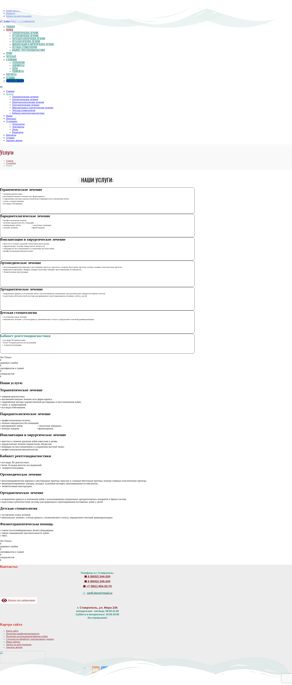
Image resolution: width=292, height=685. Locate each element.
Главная (10, 91)
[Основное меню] (1, 86)
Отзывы (10, 77)
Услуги (9, 30)
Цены (15, 68)
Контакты (11, 74)
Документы (18, 65)
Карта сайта (12, 631)
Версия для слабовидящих (21, 600)
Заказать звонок (15, 80)
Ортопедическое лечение (25, 35)
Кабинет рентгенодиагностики (28, 50)
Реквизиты (18, 71)
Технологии (18, 62)
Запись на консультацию (18, 644)
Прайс (9, 53)
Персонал (11, 56)
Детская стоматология (24, 47)
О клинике (11, 59)
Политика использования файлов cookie (27, 636)
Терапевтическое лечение (25, 32)
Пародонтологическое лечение (28, 38)
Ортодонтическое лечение (26, 41)
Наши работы (13, 641)
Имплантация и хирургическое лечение (33, 44)
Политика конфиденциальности (22, 633)
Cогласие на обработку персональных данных (30, 639)
